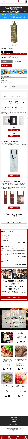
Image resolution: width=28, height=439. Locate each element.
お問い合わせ (14, 417)
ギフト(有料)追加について (7, 76)
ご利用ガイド (14, 419)
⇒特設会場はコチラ (5, 74)
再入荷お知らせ (19, 61)
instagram (14, 326)
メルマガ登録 (14, 423)
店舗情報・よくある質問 (7, 82)
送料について (4, 80)
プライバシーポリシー (14, 424)
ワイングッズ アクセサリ (14, 96)
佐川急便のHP (11, 12)
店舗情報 (14, 421)
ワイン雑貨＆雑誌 (5, 96)
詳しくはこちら (22, 242)
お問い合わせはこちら (15, 286)
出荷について (5, 78)
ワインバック (22, 96)
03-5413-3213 (14, 284)
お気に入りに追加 (6, 65)
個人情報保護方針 (21, 264)
